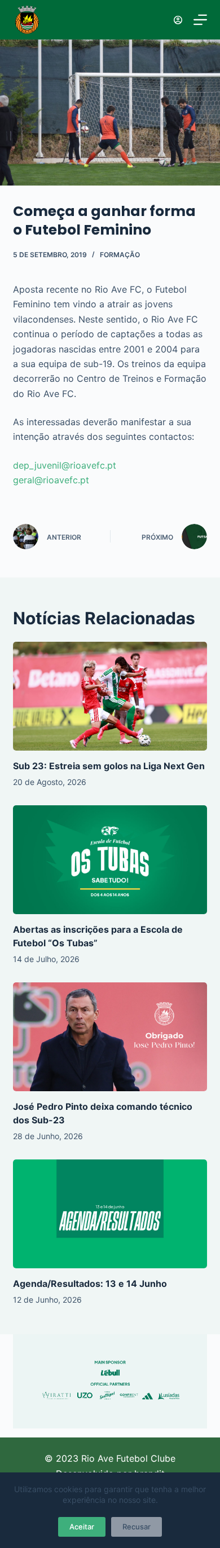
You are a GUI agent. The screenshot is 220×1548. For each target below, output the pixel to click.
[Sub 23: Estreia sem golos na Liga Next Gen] (109, 696)
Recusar (136, 1526)
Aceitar (81, 1526)
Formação (120, 254)
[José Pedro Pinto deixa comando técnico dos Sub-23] (109, 1036)
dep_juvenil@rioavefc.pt (64, 465)
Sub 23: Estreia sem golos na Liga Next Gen (109, 765)
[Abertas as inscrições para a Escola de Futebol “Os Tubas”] (109, 859)
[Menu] (200, 20)
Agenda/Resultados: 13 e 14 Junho (90, 1283)
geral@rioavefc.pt (51, 480)
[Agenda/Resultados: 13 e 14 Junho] (109, 1213)
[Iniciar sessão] (178, 20)
